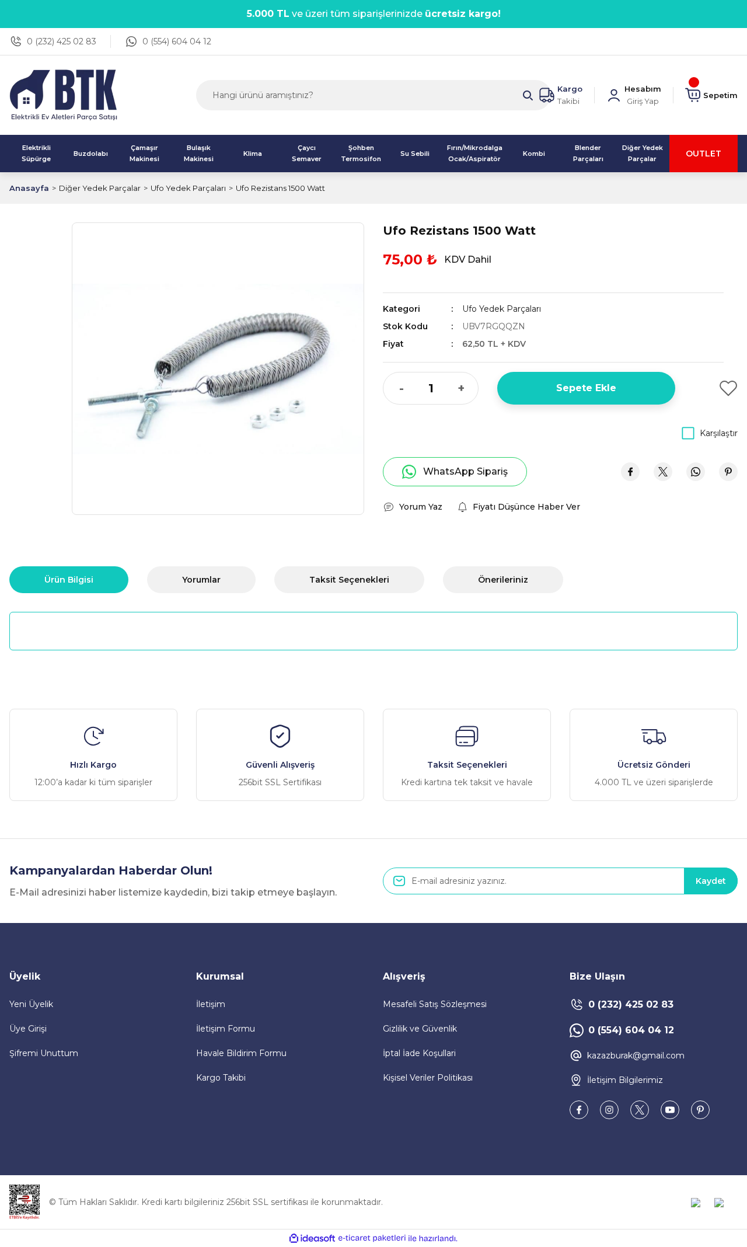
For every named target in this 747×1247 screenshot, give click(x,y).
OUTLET (703, 153)
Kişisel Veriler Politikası (428, 1077)
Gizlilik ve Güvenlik (420, 1028)
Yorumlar (201, 579)
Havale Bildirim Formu (241, 1053)
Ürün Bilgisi (68, 579)
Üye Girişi (28, 1028)
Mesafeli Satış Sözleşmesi (435, 1004)
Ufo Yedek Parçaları (501, 309)
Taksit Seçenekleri (349, 579)
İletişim (210, 1004)
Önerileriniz (503, 579)
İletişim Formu (225, 1028)
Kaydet (711, 881)
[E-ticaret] (372, 1238)
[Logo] (63, 94)
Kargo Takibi (221, 1077)
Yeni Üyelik (31, 1004)
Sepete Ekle (586, 387)
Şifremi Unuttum (43, 1053)
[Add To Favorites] (716, 388)
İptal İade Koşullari (419, 1053)
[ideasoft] (312, 1238)
